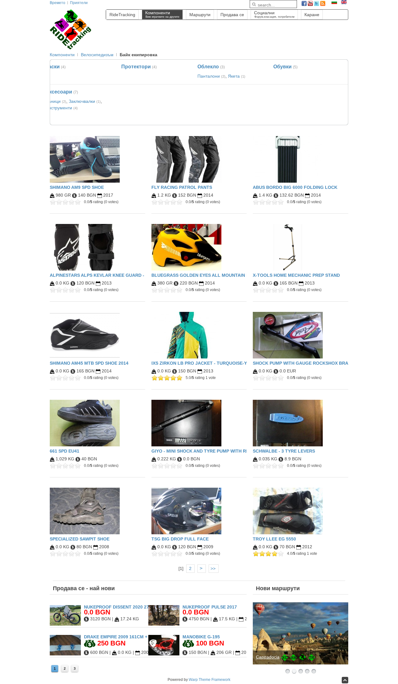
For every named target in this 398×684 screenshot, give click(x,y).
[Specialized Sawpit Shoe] (85, 511)
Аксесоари (58, 91)
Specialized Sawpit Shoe (79, 538)
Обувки (282, 66)
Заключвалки (82, 101)
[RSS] (322, 3)
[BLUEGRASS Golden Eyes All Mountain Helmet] (186, 247)
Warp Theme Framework (209, 679)
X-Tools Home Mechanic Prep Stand (296, 275)
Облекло (208, 66)
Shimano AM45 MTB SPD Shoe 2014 (89, 363)
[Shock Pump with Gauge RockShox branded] (288, 335)
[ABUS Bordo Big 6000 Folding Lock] (288, 159)
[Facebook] (304, 3)
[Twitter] (316, 3)
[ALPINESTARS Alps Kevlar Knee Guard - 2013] (85, 247)
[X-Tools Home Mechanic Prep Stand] (288, 247)
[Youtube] (310, 3)
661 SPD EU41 (64, 451)
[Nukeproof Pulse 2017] (163, 624)
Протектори (136, 66)
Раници (53, 101)
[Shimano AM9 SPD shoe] (85, 159)
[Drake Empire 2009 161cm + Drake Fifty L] (65, 653)
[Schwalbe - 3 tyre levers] (288, 423)
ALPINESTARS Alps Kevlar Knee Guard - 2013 (102, 275)
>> (214, 568)
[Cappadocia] (300, 633)
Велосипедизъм (97, 54)
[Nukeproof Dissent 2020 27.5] (65, 624)
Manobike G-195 (201, 636)
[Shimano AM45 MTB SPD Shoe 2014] (85, 335)
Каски (52, 66)
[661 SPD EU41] (85, 423)
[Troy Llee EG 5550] (288, 511)
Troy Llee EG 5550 (274, 538)
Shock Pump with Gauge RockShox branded (306, 363)
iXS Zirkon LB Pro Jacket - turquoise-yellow (207, 363)
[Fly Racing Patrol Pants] (186, 159)
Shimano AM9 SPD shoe (77, 187)
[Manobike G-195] (163, 653)
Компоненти (62, 54)
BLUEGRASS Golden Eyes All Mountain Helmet (207, 275)
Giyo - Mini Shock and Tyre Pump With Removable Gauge (219, 451)
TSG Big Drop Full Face (180, 538)
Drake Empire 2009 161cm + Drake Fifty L (133, 636)
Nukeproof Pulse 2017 (210, 606)
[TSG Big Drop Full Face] (186, 511)
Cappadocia (268, 656)
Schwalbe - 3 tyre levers (284, 451)
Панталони (208, 76)
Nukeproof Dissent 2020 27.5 (118, 606)
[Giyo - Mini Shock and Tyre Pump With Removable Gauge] (186, 423)
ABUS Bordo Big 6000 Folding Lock (295, 187)
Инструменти (58, 107)
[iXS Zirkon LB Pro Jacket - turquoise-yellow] (186, 335)
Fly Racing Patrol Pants (181, 187)
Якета (234, 76)
